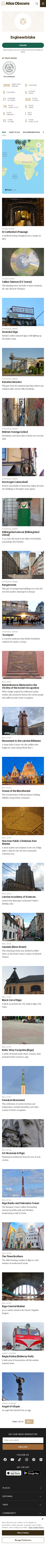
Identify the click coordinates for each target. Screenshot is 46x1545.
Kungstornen (9, 585)
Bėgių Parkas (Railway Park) (17, 1356)
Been (4, 132)
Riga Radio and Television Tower (20, 1203)
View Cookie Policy (36, 1527)
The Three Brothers (12, 1256)
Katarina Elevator (12, 382)
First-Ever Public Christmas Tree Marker (19, 842)
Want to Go (14, 132)
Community (9, 1513)
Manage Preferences (23, 1540)
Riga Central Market (13, 1306)
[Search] (37, 3)
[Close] (42, 1519)
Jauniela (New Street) (14, 947)
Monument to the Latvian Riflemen (21, 741)
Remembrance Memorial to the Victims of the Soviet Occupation (20, 686)
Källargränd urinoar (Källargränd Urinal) (20, 533)
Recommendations (31, 132)
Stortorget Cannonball (15, 482)
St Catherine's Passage (15, 232)
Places (6, 1488)
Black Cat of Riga (12, 1000)
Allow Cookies (23, 1533)
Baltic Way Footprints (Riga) (18, 1050)
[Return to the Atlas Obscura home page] (16, 3)
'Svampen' (8, 635)
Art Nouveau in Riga (13, 1153)
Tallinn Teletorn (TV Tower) (17, 282)
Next (29, 1422)
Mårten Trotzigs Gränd (15, 432)
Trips (5, 1505)
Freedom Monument (13, 1100)
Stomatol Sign (10, 332)
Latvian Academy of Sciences (19, 897)
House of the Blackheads (16, 791)
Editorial (8, 1496)
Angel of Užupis (11, 1406)
